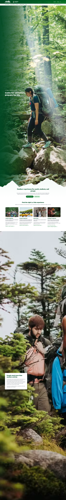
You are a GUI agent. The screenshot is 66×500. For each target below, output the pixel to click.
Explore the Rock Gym (37, 225)
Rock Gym (17, 4)
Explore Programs (30, 196)
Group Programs (12, 4)
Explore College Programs (52, 226)
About (26, 4)
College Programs (21, 4)
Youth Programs (7, 4)
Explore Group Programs (24, 225)
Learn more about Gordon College (51, 225)
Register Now (37, 196)
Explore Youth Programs (10, 226)
